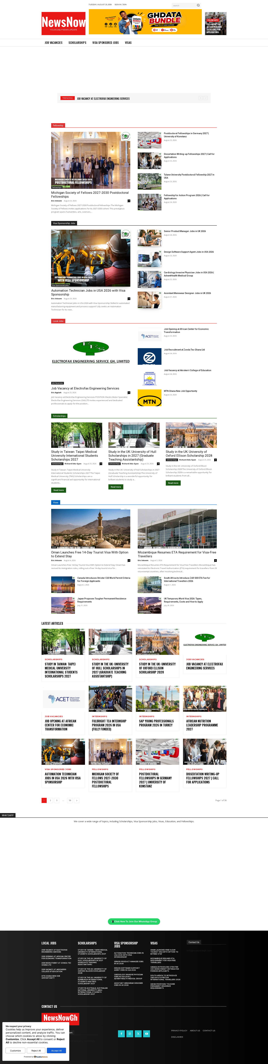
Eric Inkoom (56, 201)
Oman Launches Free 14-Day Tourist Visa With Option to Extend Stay (164, 952)
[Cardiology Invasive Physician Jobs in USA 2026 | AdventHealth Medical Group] (149, 279)
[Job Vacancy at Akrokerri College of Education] (149, 377)
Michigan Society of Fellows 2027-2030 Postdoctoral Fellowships (105, 780)
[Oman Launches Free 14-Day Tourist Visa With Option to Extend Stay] (90, 528)
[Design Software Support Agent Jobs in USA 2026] (149, 258)
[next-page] (76, 800)
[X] (138, 1033)
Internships (99, 716)
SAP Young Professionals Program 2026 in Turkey (156, 723)
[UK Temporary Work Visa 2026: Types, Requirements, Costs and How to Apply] (149, 605)
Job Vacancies (57, 383)
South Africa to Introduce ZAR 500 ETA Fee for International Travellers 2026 (165, 978)
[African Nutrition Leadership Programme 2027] (204, 699)
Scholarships (57, 464)
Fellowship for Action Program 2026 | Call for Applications (214, 28)
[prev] (201, 98)
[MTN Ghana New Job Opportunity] (149, 397)
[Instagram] (129, 1033)
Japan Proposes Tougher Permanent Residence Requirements (162, 986)
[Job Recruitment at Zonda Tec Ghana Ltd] (149, 356)
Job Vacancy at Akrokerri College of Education (187, 370)
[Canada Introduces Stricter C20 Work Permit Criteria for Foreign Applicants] (63, 584)
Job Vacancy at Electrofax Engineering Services (85, 388)
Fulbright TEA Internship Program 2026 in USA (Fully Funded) (109, 725)
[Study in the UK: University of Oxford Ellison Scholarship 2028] (191, 435)
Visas (54, 547)
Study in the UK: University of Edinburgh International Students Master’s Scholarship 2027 (92, 981)
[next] (206, 98)
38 (70, 800)
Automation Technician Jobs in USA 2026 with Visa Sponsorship (63, 778)
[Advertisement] (134, 69)
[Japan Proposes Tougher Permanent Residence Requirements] (63, 605)
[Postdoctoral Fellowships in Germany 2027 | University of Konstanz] (149, 140)
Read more (59, 490)
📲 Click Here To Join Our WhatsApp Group (134, 921)
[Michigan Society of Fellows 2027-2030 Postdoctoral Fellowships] (90, 160)
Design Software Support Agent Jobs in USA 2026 (189, 252)
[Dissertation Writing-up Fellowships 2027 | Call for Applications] (149, 160)
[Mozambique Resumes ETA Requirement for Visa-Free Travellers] (177, 528)
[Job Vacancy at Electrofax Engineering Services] (90, 355)
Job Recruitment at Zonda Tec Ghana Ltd (184, 349)
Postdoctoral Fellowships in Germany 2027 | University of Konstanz (155, 780)
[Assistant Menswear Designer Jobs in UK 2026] (149, 300)
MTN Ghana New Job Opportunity (180, 391)
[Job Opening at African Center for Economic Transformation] (149, 335)
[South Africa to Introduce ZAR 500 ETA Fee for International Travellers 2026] (149, 584)
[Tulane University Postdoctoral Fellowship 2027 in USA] (149, 181)
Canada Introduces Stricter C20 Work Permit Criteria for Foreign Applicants (164, 969)
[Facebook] (121, 1033)
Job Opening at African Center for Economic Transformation (110, 98)
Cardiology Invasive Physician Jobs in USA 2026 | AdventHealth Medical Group (128, 977)
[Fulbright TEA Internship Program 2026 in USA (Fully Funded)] (110, 699)
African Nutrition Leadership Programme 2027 (202, 725)
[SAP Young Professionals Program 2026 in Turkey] (157, 699)
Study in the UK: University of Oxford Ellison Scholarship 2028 (189, 453)
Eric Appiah (56, 392)
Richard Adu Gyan (73, 463)
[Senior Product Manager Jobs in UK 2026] (149, 238)
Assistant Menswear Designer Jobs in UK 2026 (187, 293)
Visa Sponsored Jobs (60, 285)
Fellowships (213, 20)
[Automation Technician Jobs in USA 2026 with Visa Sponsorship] (90, 258)
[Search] (198, 5)
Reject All (36, 1050)
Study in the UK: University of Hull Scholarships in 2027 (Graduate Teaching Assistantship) (132, 455)
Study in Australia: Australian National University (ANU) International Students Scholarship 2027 (93, 991)
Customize (15, 1050)
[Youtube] (146, 1033)
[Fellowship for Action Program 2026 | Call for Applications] (149, 202)
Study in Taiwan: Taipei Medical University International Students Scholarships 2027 (74, 455)
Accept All (56, 1050)
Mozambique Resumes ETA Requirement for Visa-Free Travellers (163, 960)
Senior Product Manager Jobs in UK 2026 (185, 231)
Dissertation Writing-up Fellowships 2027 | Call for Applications (202, 778)
